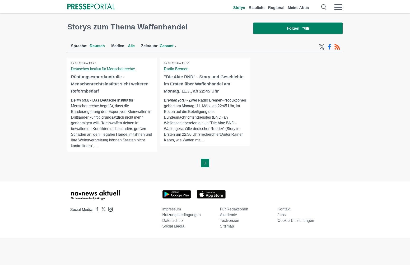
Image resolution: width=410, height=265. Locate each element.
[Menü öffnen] (338, 7)
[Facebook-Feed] (329, 47)
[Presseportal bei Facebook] (95, 210)
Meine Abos (298, 8)
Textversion (229, 221)
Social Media (173, 226)
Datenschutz (172, 221)
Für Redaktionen (234, 209)
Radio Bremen (176, 69)
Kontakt (284, 209)
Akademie (228, 215)
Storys (239, 8)
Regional (276, 8)
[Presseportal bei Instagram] (109, 209)
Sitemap (227, 226)
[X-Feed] (322, 47)
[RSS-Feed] (337, 47)
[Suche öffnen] (324, 7)
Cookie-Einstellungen (296, 221)
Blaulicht (257, 8)
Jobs (282, 215)
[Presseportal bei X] (101, 210)
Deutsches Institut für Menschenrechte (103, 69)
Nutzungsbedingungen (181, 215)
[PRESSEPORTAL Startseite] (91, 7)
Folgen (293, 28)
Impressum (171, 209)
